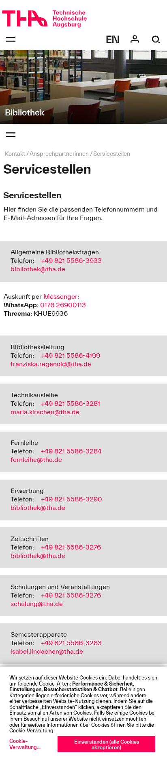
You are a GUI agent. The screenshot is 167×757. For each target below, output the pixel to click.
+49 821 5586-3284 (71, 451)
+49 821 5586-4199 (70, 355)
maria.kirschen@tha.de (45, 411)
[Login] (135, 39)
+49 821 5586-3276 (71, 547)
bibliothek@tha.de (38, 269)
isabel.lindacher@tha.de (47, 651)
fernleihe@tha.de (36, 459)
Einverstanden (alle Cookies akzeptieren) (106, 745)
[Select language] (113, 39)
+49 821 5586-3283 (71, 642)
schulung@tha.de (37, 603)
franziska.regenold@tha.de (51, 363)
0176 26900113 (63, 304)
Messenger (60, 296)
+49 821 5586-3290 (71, 499)
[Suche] (156, 39)
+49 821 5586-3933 (71, 260)
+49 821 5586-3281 (70, 403)
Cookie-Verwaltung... (25, 744)
